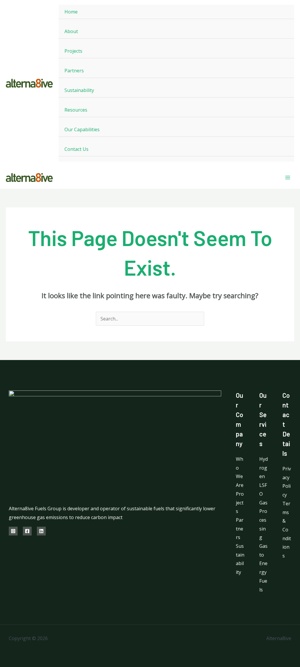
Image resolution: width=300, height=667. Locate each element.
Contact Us (76, 149)
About (71, 31)
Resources (75, 110)
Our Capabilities (82, 129)
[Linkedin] (41, 531)
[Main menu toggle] (287, 177)
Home (71, 11)
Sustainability (79, 90)
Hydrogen (263, 468)
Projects (73, 51)
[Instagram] (13, 531)
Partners (74, 70)
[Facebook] (27, 531)
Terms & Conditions (286, 529)
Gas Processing (263, 520)
